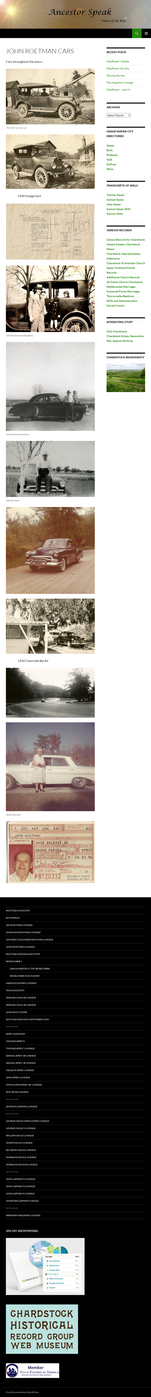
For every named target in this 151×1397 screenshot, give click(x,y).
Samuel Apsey (115, 199)
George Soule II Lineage (21, 1128)
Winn (110, 169)
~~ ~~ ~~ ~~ (12, 1026)
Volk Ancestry (15, 990)
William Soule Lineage (20, 1135)
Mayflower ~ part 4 (118, 89)
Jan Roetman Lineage (19, 925)
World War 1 (14, 961)
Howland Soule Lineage (21, 1157)
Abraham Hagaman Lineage (23, 1215)
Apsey (110, 145)
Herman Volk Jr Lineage (21, 1004)
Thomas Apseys (15, 1041)
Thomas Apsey (115, 195)
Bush (110, 150)
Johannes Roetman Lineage (23, 932)
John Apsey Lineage (18, 1077)
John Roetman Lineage (20, 946)
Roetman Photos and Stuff (23, 954)
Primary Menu (146, 33)
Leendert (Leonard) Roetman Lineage (29, 939)
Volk (109, 159)
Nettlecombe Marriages (121, 286)
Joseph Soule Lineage (19, 1142)
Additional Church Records (123, 277)
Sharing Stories (116, 75)
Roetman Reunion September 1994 (27, 1019)
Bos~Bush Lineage (17, 1091)
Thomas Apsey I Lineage (20, 1048)
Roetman (112, 155)
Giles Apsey (114, 204)
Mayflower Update (118, 61)
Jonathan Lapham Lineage (22, 1200)
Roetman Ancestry (18, 910)
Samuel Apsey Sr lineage (21, 1055)
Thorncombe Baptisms (120, 296)
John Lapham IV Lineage (20, 1186)
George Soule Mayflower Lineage (27, 1120)
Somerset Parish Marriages (123, 291)
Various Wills (115, 213)
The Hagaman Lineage (120, 82)
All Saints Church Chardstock (125, 282)
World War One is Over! (25, 975)
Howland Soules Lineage (22, 1164)
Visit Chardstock (117, 331)
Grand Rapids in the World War (30, 968)
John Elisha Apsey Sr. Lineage (24, 1084)
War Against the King (120, 340)
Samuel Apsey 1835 (119, 209)
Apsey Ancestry (15, 1033)
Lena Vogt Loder (16, 1012)
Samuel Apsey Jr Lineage (21, 1062)
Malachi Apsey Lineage (20, 1070)
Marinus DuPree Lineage (21, 983)
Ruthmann (13, 917)
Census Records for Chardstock (126, 239)
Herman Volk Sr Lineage (21, 997)
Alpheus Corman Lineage (21, 1106)
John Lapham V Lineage (20, 1193)
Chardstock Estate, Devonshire (125, 336)
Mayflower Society (118, 68)
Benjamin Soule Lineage (21, 1150)
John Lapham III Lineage (20, 1179)
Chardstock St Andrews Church (126, 263)
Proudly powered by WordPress (22, 1392)
